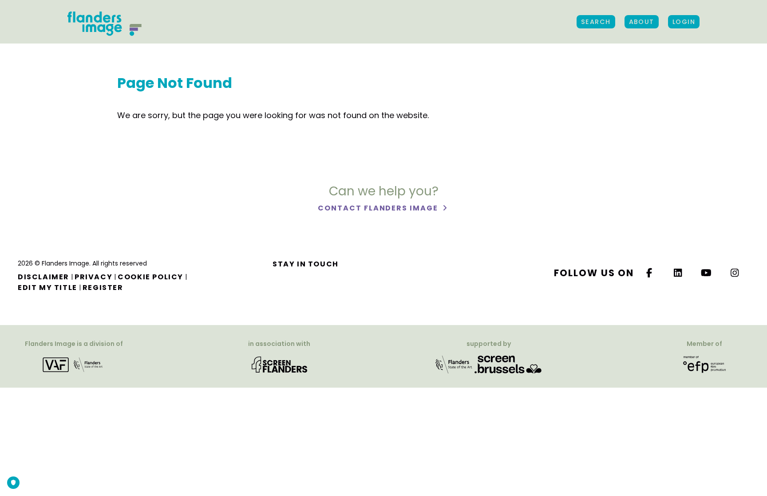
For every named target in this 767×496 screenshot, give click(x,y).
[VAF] (74, 364)
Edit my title (47, 287)
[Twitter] (678, 272)
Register (103, 287)
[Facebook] (649, 272)
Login (683, 21)
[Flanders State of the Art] (454, 364)
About (641, 21)
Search (596, 21)
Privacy (93, 277)
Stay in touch (306, 264)
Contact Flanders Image (379, 208)
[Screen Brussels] (508, 364)
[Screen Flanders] (279, 364)
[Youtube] (706, 272)
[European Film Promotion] (704, 364)
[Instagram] (735, 272)
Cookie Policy (150, 277)
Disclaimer (43, 277)
